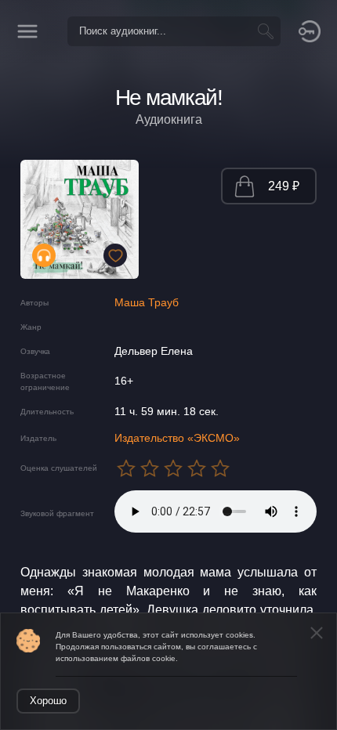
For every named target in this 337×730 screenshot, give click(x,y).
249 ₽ (283, 186)
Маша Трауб (146, 302)
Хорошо (48, 701)
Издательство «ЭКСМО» (177, 438)
